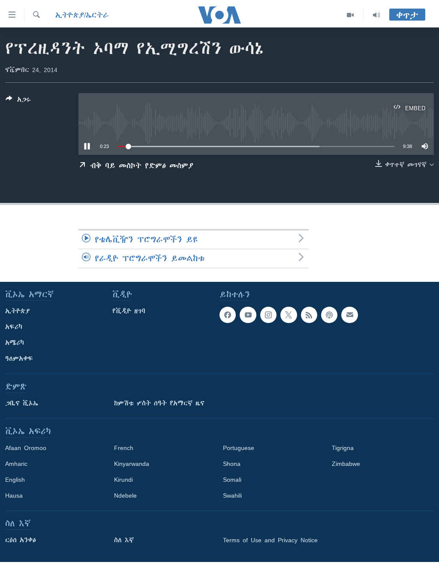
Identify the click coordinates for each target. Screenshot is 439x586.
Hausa (14, 495)
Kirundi (123, 479)
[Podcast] (329, 315)
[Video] (350, 15)
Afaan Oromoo (25, 448)
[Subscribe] (349, 315)
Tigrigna (343, 448)
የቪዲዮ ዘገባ (128, 311)
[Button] (18, 101)
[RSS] (309, 315)
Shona (232, 464)
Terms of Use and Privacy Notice (270, 540)
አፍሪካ (13, 327)
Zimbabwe (346, 464)
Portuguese (238, 448)
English (15, 479)
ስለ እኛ (124, 540)
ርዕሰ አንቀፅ (20, 540)
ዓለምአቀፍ (19, 358)
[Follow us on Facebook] (228, 315)
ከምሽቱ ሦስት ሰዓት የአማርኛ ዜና (159, 403)
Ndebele (125, 495)
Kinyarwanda (131, 464)
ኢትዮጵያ (17, 311)
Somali (232, 479)
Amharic (16, 464)
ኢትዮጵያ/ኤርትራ (82, 15)
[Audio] (376, 15)
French (123, 448)
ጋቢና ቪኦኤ (21, 403)
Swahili (232, 495)
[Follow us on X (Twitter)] (288, 315)
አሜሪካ (14, 343)
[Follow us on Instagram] (268, 315)
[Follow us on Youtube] (248, 315)
